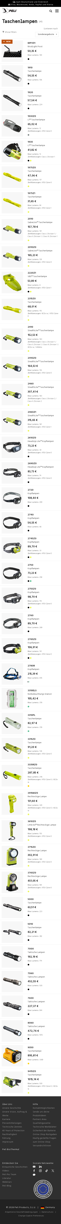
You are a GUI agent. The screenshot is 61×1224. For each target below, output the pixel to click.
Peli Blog (6, 1185)
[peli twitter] (53, 1171)
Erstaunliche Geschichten (15, 1167)
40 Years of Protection (13, 1130)
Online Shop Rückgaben (45, 1134)
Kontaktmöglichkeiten (44, 1108)
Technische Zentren (12, 1127)
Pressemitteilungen (12, 1123)
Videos (5, 1170)
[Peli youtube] (34, 1167)
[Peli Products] (34, 1171)
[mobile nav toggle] (57, 10)
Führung (6, 1138)
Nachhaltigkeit (9, 1134)
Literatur (6, 1178)
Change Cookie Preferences (31, 1215)
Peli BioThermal (10, 1149)
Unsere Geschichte (11, 1108)
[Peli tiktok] (46, 1171)
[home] (9, 10)
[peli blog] (34, 1175)
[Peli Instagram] (40, 1171)
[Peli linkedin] (40, 1167)
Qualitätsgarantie (42, 1123)
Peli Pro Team (9, 1174)
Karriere (6, 1119)
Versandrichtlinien (42, 1145)
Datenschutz (47, 1212)
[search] (50, 11)
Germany (49, 1207)
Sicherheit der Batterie (44, 1130)
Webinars (7, 1182)
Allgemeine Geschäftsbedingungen (21, 1212)
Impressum (7, 1142)
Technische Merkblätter (44, 1127)
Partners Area (39, 1119)
